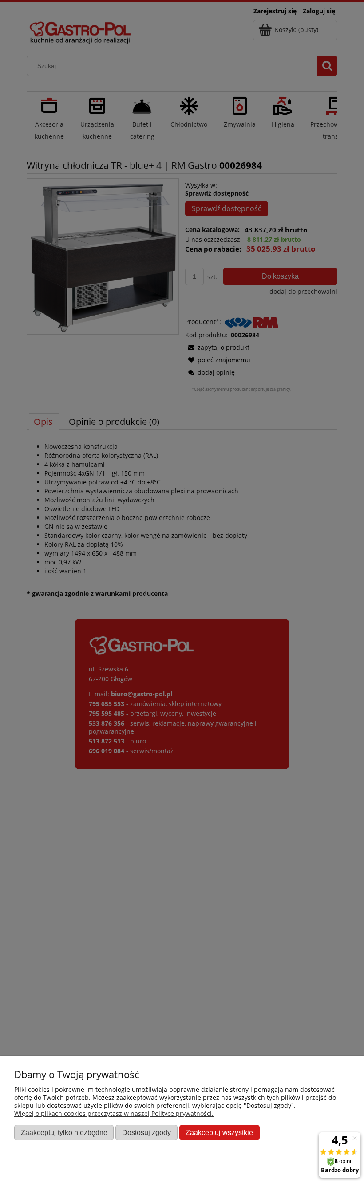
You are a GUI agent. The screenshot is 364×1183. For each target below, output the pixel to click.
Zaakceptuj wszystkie (219, 1132)
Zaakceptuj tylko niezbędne (64, 1132)
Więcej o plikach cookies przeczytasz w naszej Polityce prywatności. (114, 1113)
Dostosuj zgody (146, 1132)
